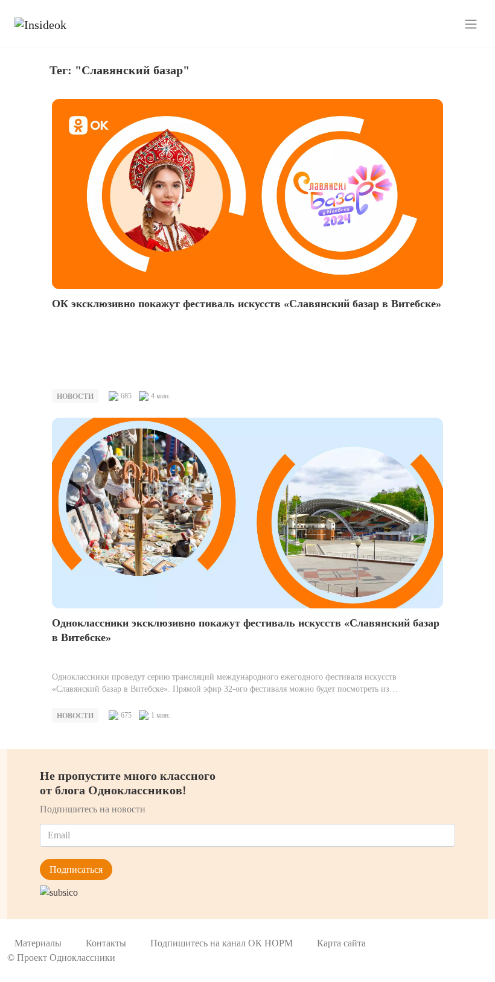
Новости (75, 396)
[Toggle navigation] (470, 23)
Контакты (106, 943)
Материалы (38, 943)
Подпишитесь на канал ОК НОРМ (221, 943)
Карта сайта (341, 943)
